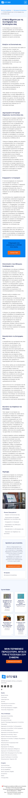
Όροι (5, 792)
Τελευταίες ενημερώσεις (7, 709)
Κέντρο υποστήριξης (6, 767)
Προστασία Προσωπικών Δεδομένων (15, 792)
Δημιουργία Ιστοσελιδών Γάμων (9, 734)
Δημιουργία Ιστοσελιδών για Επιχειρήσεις (11, 726)
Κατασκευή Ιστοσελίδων (20, 10)
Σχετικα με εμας (5, 765)
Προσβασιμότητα (17, 793)
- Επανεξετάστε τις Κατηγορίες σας (14, 529)
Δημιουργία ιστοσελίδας (7, 716)
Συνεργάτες (4, 773)
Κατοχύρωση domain (6, 720)
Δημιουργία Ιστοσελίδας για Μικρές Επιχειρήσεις (13, 738)
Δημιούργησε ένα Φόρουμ (7, 746)
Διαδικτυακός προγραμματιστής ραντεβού (11, 753)
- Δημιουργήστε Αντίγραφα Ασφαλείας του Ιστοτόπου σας (12, 518)
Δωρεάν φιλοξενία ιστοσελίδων (9, 755)
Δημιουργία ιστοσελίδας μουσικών (9, 732)
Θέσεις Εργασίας (7, 771)
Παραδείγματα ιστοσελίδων (8, 703)
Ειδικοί (2, 775)
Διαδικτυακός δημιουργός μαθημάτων (10, 748)
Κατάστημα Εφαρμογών (9, 707)
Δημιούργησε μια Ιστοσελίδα (14, 566)
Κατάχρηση (10, 793)
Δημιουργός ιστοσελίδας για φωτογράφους (12, 728)
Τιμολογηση (4, 697)
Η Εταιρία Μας (4, 777)
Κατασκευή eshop (5, 718)
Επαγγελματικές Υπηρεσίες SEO (9, 759)
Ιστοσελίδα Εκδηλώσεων (7, 730)
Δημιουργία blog (5, 744)
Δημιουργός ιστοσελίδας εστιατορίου (10, 750)
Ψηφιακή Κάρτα (5, 740)
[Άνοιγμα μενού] (25, 2)
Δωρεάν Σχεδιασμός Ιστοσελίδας (9, 757)
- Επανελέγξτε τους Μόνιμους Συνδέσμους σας (12, 525)
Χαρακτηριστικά (5, 699)
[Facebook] (2, 686)
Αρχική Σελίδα (4, 695)
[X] (5, 686)
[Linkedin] (8, 686)
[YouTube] (11, 686)
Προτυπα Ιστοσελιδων (6, 705)
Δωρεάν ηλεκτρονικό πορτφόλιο (9, 736)
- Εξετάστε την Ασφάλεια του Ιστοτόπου (12, 532)
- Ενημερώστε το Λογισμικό (11, 522)
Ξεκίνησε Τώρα (14, 252)
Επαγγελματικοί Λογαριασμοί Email (9, 742)
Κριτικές (3, 701)
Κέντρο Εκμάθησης (6, 10)
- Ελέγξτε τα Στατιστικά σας (12, 514)
